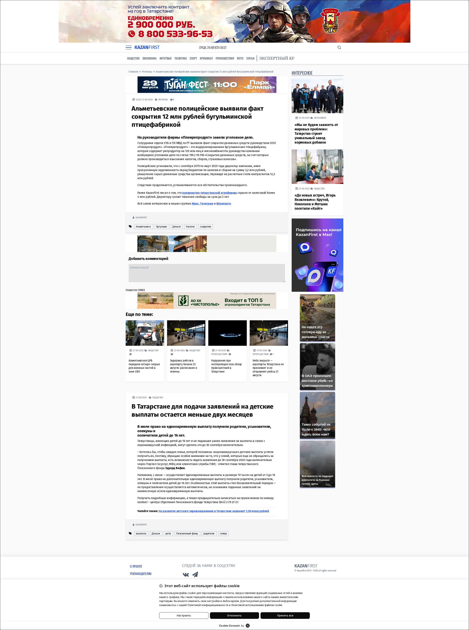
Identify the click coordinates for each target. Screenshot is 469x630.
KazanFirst (141, 217)
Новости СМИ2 (135, 290)
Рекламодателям (141, 573)
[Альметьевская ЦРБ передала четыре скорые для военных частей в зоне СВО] (145, 333)
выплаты (141, 533)
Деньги (176, 226)
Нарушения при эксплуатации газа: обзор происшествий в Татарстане (226, 366)
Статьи (250, 58)
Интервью (166, 58)
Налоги (190, 226)
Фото (240, 58)
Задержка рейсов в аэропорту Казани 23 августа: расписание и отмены (183, 366)
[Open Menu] (129, 47)
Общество (133, 58)
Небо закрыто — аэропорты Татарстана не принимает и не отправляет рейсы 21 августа (268, 368)
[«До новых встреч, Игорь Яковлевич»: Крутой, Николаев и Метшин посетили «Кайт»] (317, 166)
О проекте (136, 566)
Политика (181, 58)
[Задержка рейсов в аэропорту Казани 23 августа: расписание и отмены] (186, 333)
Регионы (147, 71)
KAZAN (147, 47)
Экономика (149, 58)
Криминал (206, 58)
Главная (133, 71)
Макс (195, 203)
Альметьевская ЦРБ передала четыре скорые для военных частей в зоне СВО (144, 366)
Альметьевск (143, 226)
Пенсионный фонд (187, 533)
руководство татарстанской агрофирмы (209, 192)
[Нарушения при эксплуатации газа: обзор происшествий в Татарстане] (227, 333)
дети (168, 533)
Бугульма (161, 226)
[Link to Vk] (186, 575)
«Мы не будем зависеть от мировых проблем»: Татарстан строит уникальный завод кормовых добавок (316, 133)
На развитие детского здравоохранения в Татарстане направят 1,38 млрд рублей (214, 511)
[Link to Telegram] (195, 575)
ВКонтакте (223, 203)
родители (208, 533)
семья (223, 533)
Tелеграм (206, 203)
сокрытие (205, 226)
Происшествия (225, 58)
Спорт (193, 58)
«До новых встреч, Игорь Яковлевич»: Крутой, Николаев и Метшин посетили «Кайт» (315, 202)
